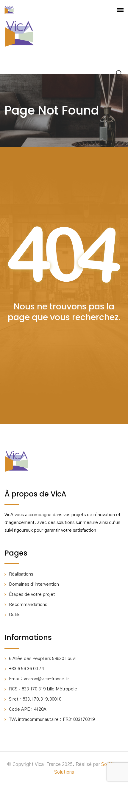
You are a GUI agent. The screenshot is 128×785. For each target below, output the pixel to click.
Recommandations (28, 604)
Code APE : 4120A (27, 709)
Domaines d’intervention (34, 584)
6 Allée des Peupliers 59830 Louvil (43, 658)
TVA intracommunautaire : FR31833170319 (52, 719)
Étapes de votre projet (32, 594)
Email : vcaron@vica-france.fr (39, 679)
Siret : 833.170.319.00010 (35, 699)
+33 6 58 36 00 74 (26, 669)
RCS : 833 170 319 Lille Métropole (43, 689)
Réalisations (21, 574)
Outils (14, 615)
